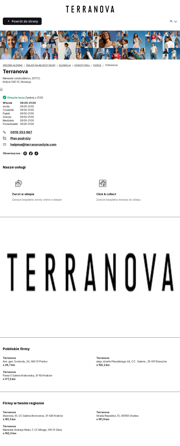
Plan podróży (20, 138)
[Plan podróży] (90, 89)
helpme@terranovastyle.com (33, 144)
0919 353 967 (21, 132)
